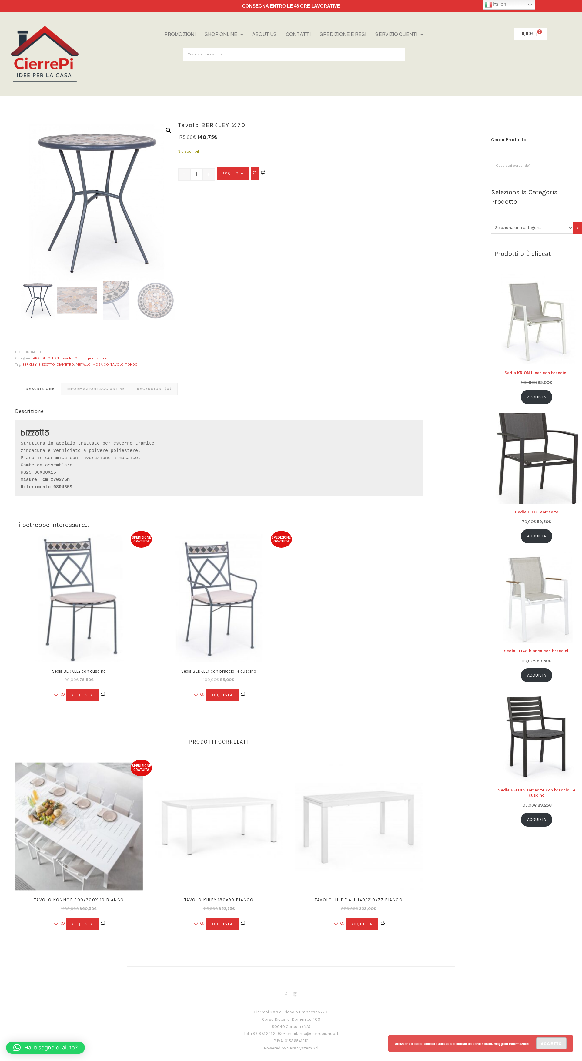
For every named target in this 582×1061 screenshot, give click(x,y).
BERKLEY (29, 364)
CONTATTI (298, 34)
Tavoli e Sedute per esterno (84, 358)
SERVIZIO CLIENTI (396, 34)
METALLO (83, 364)
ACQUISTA (233, 173)
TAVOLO (117, 364)
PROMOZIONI (180, 34)
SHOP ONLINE (221, 34)
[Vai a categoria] (577, 228)
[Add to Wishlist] (255, 173)
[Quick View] (63, 694)
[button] (224, 35)
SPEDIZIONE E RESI (343, 34)
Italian (499, 4)
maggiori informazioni (511, 1043)
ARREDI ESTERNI (46, 358)
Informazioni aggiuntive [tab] (96, 389)
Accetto (551, 1043)
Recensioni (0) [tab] (154, 389)
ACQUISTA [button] (82, 695)
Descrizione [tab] (40, 389)
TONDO (131, 364)
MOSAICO (100, 364)
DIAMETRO (65, 364)
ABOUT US (264, 34)
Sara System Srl (302, 1048)
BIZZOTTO (46, 364)
